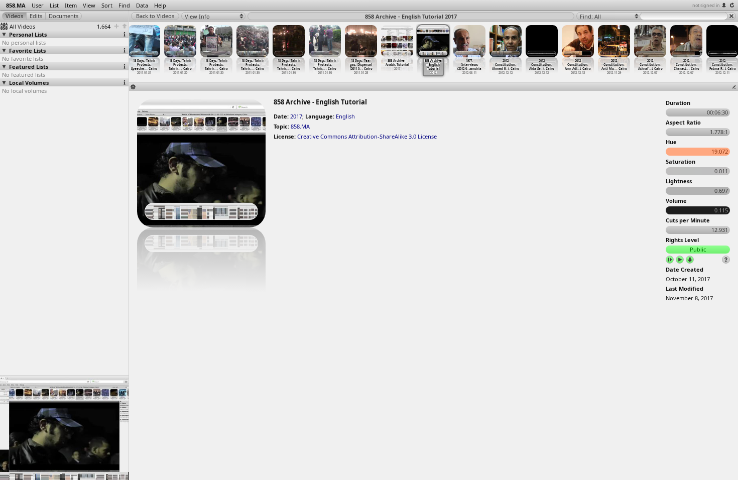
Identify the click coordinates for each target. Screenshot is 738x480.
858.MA (300, 126)
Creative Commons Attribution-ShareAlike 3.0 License (367, 136)
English (345, 116)
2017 (296, 116)
